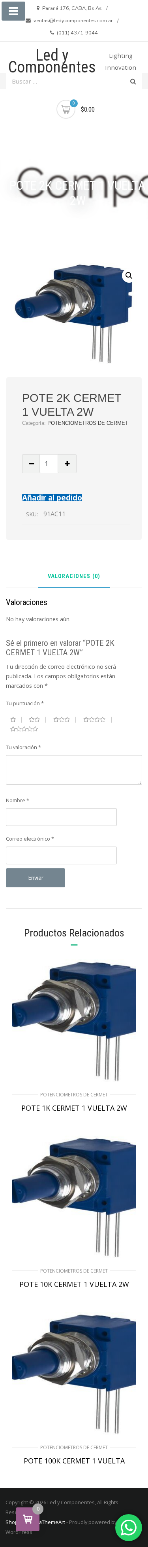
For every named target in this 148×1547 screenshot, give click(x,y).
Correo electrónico (30, 838)
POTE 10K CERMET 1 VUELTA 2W (74, 1284)
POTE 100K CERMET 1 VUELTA (74, 1460)
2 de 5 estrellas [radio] (37, 719)
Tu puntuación (25, 703)
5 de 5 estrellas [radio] (27, 729)
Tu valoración (23, 747)
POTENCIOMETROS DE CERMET (87, 423)
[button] (129, 275)
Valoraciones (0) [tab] (74, 577)
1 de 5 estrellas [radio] (16, 719)
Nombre (17, 800)
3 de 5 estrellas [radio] (64, 719)
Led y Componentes (52, 61)
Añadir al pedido (52, 497)
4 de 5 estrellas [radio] (97, 719)
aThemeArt (52, 1522)
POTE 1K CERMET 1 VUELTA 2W (74, 1108)
